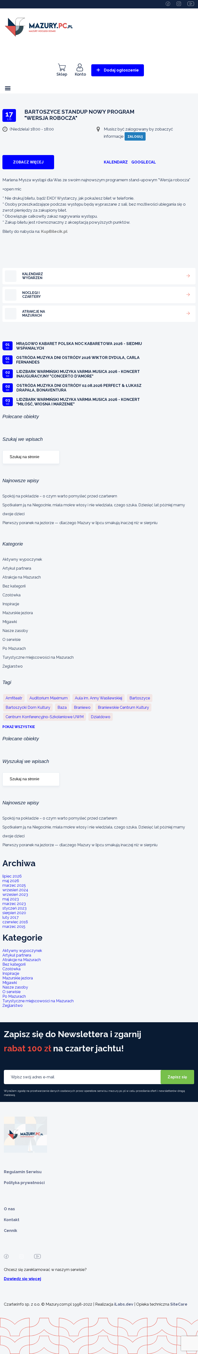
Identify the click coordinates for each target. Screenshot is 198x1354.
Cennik (10, 1230)
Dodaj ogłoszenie (121, 70)
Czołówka (11, 595)
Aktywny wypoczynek (22, 559)
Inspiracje (10, 604)
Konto (80, 74)
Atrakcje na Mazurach (21, 577)
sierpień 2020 (14, 913)
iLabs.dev (123, 1304)
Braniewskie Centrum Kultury (123, 707)
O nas (9, 1209)
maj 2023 (10, 899)
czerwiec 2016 (15, 922)
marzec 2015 (13, 926)
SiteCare (178, 1304)
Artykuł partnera (16, 568)
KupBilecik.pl (54, 231)
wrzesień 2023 (15, 894)
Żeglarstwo (12, 666)
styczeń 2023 (14, 908)
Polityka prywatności (24, 1182)
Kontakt (11, 1219)
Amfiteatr (14, 698)
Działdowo (100, 717)
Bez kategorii (14, 586)
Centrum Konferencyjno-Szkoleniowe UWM (45, 717)
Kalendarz (116, 162)
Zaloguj (135, 136)
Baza (62, 707)
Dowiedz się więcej (22, 1278)
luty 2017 (10, 917)
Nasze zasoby (15, 630)
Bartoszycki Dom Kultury (28, 707)
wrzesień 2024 (15, 890)
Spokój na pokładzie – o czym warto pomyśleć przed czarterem (59, 496)
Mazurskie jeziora (17, 613)
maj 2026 (10, 881)
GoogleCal (143, 162)
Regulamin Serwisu (23, 1172)
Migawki (9, 621)
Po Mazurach (14, 648)
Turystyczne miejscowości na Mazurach (38, 657)
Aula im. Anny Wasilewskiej (98, 698)
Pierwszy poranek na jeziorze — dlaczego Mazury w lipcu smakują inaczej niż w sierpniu (79, 523)
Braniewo (82, 707)
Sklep (62, 74)
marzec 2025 (14, 885)
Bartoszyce (139, 698)
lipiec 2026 (12, 876)
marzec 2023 (14, 903)
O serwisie (11, 639)
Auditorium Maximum (48, 698)
